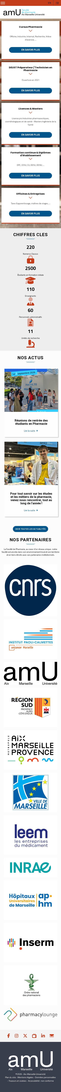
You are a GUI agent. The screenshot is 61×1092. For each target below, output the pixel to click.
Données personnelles (45, 1077)
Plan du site (10, 1077)
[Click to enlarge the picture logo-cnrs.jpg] (30, 590)
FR (57, 3)
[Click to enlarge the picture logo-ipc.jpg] (30, 639)
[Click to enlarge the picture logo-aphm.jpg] (30, 900)
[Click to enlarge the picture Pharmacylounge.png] (30, 1014)
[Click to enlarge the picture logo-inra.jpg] (30, 867)
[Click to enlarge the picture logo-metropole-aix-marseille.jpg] (30, 750)
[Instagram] (16, 1036)
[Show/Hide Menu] (3, 3)
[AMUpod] (34, 1036)
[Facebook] (8, 1036)
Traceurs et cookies (17, 1080)
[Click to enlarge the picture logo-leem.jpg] (30, 835)
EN (49, 3)
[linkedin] (43, 1036)
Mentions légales (25, 1077)
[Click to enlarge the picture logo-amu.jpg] (30, 673)
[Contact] (51, 1036)
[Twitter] (25, 1036)
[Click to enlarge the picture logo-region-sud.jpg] (30, 707)
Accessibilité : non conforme (41, 1080)
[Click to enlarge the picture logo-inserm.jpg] (30, 942)
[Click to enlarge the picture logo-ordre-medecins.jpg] (30, 985)
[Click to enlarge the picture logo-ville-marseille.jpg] (30, 792)
